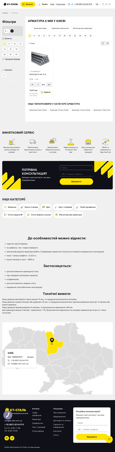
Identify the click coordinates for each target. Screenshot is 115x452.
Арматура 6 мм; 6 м (37, 74)
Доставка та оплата (62, 420)
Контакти (57, 431)
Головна (5, 13)
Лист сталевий (38, 427)
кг (32, 84)
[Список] (103, 43)
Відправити (76, 181)
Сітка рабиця (38, 431)
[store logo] (10, 4)
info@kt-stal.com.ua (20, 364)
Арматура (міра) (40, 28)
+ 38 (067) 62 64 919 (19, 360)
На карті (30, 357)
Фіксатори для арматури (82, 28)
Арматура (36, 419)
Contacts (109, 439)
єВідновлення (59, 417)
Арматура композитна (60, 28)
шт (49, 84)
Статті (56, 435)
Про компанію (59, 413)
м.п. (43, 84)
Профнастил (37, 423)
